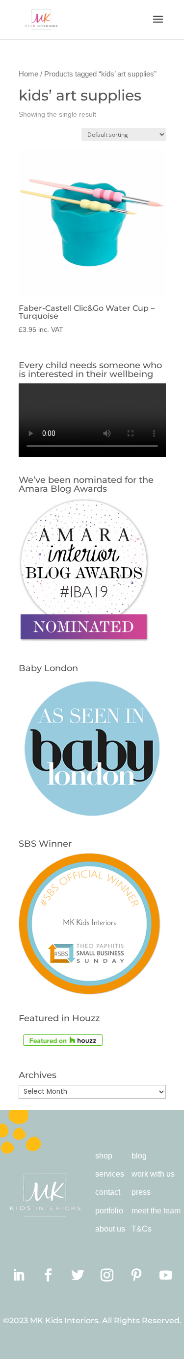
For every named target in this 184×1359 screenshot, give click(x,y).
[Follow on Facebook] (48, 1275)
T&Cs (141, 1229)
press (141, 1192)
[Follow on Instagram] (107, 1275)
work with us (153, 1174)
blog (139, 1156)
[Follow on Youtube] (166, 1275)
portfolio (109, 1211)
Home (28, 74)
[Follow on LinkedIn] (18, 1275)
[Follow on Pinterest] (136, 1275)
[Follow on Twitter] (77, 1275)
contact (107, 1192)
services (109, 1174)
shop (103, 1156)
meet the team (156, 1211)
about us (110, 1229)
